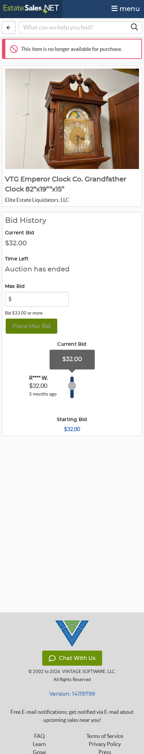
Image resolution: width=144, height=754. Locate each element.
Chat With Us (77, 658)
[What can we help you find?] (134, 27)
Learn (39, 744)
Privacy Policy (105, 744)
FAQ (39, 736)
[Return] (8, 27)
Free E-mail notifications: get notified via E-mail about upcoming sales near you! (72, 716)
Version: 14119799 (72, 694)
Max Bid (15, 286)
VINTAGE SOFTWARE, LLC (88, 671)
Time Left (16, 259)
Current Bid (19, 233)
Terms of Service (104, 736)
